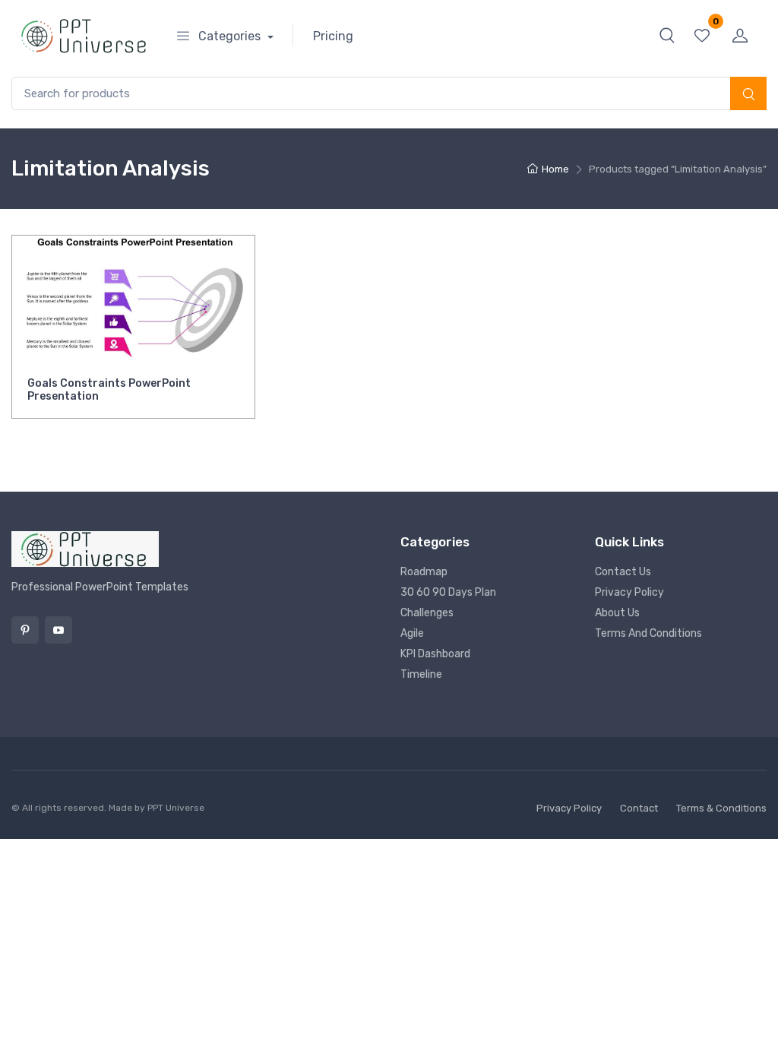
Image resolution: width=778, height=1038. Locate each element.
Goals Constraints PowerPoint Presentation (109, 390)
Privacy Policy (629, 592)
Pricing (333, 36)
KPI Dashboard (435, 653)
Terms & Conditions (721, 808)
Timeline (421, 674)
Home (555, 169)
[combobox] (389, 94)
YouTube (58, 630)
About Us (617, 612)
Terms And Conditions (648, 633)
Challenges (427, 612)
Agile (412, 633)
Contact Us (623, 571)
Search (748, 95)
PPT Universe (175, 807)
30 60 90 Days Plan (448, 592)
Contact (639, 808)
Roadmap (424, 571)
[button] (667, 34)
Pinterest (25, 630)
